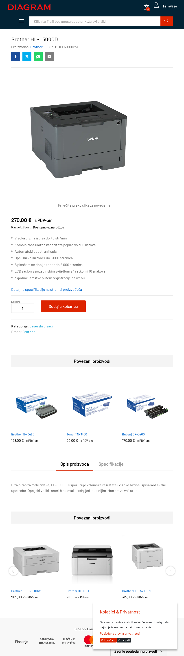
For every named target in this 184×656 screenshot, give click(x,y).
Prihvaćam (108, 640)
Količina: (16, 301)
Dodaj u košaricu (63, 306)
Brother (36, 47)
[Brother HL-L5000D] (15, 56)
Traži (166, 21)
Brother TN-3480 (22, 434)
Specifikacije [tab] (111, 464)
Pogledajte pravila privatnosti (120, 633)
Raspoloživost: (21, 227)
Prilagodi (124, 640)
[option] (36, 414)
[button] (31, 427)
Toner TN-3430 (77, 434)
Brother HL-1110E (78, 591)
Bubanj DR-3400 (133, 434)
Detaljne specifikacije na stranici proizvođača (46, 289)
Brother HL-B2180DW (26, 591)
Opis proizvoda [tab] (74, 464)
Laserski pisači (41, 326)
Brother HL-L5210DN (136, 591)
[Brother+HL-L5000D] (26, 56)
